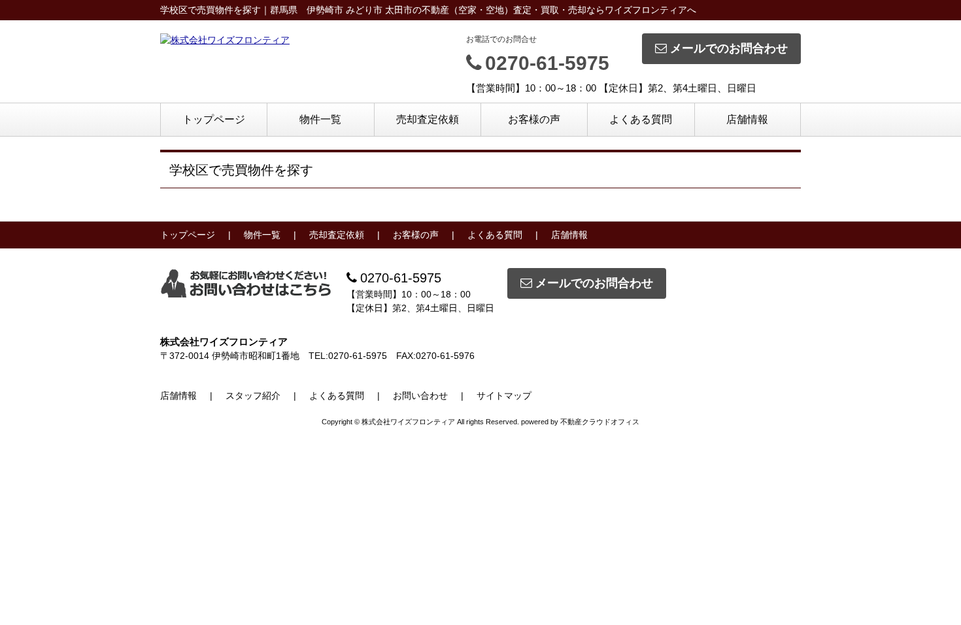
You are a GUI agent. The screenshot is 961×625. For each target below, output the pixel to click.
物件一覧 (320, 119)
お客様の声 (534, 119)
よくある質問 (640, 119)
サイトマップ (504, 395)
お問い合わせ (420, 395)
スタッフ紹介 (253, 395)
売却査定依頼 (427, 119)
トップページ (213, 119)
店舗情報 (747, 119)
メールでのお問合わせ (729, 48)
